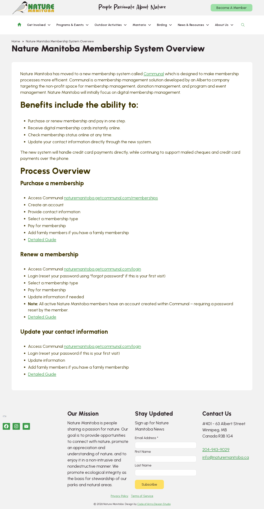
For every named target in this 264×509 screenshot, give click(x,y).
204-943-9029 (215, 449)
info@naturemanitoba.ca (225, 457)
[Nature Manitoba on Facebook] (6, 426)
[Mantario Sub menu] (149, 24)
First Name (143, 451)
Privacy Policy (119, 496)
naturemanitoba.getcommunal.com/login (102, 269)
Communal (154, 73)
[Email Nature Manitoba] (26, 426)
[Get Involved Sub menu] (49, 24)
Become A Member (231, 8)
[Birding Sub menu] (170, 24)
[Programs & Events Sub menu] (87, 24)
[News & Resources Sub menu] (207, 24)
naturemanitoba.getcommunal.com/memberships (111, 197)
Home (16, 41)
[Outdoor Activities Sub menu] (125, 24)
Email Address (146, 438)
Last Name (143, 465)
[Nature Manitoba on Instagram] (16, 426)
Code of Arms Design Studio (154, 504)
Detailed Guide (42, 239)
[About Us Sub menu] (231, 24)
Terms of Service (142, 496)
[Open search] (243, 25)
